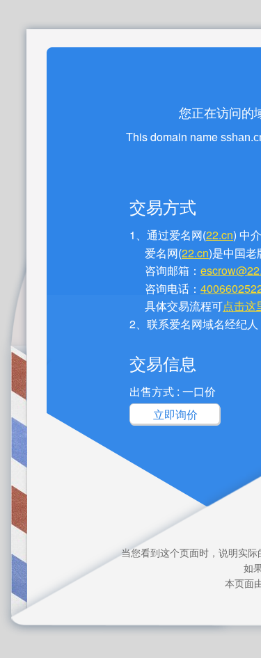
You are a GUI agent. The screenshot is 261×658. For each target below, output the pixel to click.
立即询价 (175, 414)
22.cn (219, 235)
